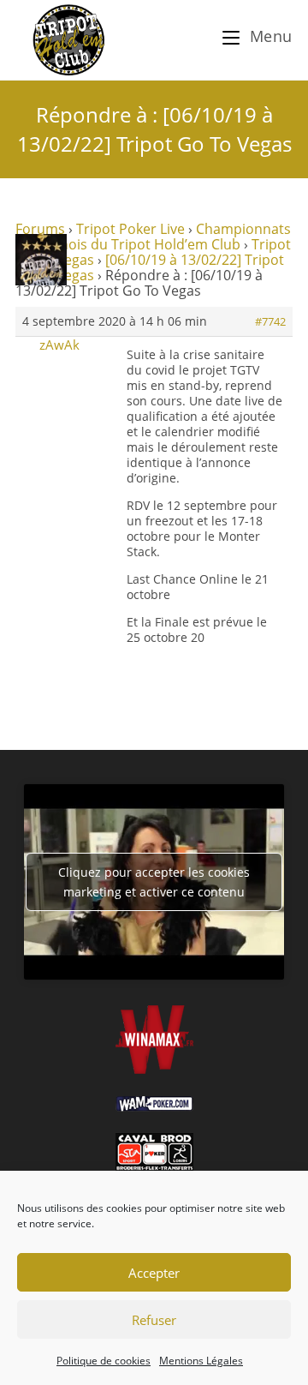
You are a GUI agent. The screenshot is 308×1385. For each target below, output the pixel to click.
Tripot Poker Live (130, 228)
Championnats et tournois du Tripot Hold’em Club (153, 236)
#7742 (270, 321)
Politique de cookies (103, 1360)
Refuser (154, 1319)
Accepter (154, 1272)
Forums (40, 228)
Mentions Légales (201, 1360)
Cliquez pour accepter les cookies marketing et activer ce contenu (154, 882)
